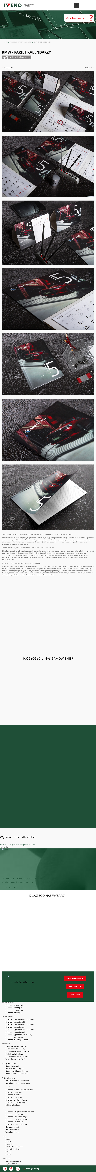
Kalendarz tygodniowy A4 (15, 1027)
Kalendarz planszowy (14, 1097)
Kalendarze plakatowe (14, 1122)
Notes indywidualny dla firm (17, 1071)
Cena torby (75, 994)
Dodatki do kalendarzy (14, 1054)
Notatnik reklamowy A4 (15, 1068)
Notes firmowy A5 (12, 1066)
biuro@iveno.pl (19, 844)
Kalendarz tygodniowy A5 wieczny (19, 1035)
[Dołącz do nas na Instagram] (18, 1169)
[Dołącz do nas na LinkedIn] (5, 1169)
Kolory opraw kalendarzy (15, 1049)
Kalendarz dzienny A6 (14, 1013)
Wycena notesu (11, 1164)
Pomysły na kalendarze (14, 1146)
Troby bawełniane (12, 1132)
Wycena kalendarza (13, 1161)
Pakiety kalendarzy (13, 1105)
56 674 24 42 (30, 844)
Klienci (8, 1141)
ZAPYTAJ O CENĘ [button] (10, 887)
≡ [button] (76, 4)
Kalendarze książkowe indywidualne (20, 1112)
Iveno (8, 1139)
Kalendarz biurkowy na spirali (17, 1040)
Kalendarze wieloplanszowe (16, 1124)
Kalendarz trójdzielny (14, 1092)
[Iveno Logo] (13, 5)
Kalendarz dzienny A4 (14, 1010)
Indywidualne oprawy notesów (17, 1056)
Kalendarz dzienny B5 (14, 1008)
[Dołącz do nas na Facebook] (11, 1169)
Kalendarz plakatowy (14, 1095)
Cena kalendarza (75, 978)
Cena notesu (75, 986)
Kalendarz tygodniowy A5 (15, 1032)
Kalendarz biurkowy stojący (16, 1100)
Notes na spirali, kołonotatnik (17, 1073)
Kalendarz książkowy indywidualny (19, 1090)
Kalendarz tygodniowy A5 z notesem (20, 1019)
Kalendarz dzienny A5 (14, 1005)
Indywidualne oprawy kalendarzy (18, 1051)
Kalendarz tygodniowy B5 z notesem (20, 1024)
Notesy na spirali (12, 1127)
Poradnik (9, 1144)
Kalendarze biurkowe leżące (17, 1117)
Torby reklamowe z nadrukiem (17, 1080)
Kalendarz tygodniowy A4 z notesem (20, 1029)
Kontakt (8, 1154)
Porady (8, 1151)
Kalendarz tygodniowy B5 (15, 1022)
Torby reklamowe (12, 1129)
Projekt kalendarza (13, 1149)
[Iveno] (31, 978)
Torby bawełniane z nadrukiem (18, 1083)
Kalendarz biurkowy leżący (16, 1102)
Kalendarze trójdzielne (14, 1114)
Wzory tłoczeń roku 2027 (15, 1059)
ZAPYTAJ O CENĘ (6, 844)
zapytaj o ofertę (32, 1169)
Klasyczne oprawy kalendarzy (17, 1046)
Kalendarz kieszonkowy (15, 1037)
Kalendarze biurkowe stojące (17, 1119)
